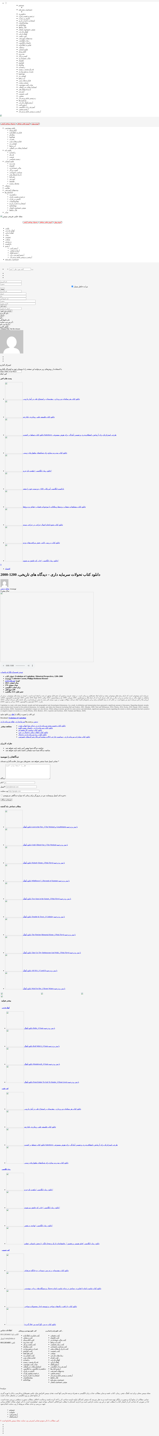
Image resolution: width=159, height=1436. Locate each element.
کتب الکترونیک (28, 1340)
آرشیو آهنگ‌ (13, 1417)
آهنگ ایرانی (54, 1362)
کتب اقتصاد (54, 1338)
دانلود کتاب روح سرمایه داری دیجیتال (32, 735)
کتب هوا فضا (28, 1353)
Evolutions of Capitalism (17, 718)
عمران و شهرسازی (30, 1349)
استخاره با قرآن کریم (31, 1375)
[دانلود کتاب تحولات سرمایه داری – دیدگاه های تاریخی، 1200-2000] (47, 661)
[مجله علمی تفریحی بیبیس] (1, 116)
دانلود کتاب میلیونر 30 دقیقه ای (30, 730)
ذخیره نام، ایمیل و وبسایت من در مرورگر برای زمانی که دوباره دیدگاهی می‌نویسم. (34, 796)
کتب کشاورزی (28, 1355)
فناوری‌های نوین (29, 1358)
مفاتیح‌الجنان (28, 1378)
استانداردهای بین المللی (32, 1367)
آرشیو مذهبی (55, 1373)
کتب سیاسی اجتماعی (58, 1347)
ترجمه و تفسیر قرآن (31, 1373)
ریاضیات (26, 1360)
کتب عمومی (6, 1250)
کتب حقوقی (55, 1335)
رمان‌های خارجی (56, 1355)
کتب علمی (5, 1088)
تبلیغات (12, 1412)
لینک (12, 714)
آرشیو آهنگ (54, 1364)
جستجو (12, 1410)
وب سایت (4, 791)
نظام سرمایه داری (7, 722)
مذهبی (52, 1353)
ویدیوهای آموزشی (57, 1371)
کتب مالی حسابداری (58, 1340)
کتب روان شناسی (57, 1344)
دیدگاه (2, 778)
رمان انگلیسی (6, 1169)
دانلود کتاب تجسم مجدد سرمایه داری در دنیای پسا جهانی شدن (42, 726)
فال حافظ (54, 1378)
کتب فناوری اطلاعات (31, 1335)
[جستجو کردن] (32, 269)
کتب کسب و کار (29, 1344)
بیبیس (35, 722)
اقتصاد (7, 569)
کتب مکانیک (27, 1347)
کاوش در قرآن (28, 1371)
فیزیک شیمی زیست (30, 1362)
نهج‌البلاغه (26, 1380)
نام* (2, 782)
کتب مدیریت (28, 1342)
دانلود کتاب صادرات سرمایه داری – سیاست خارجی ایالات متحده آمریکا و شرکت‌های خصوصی (54, 737)
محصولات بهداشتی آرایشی (8, 123)
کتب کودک (54, 1358)
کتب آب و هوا (55, 1342)
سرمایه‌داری (20, 722)
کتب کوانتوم (27, 1351)
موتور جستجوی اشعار (58, 1382)
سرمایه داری (10, 681)
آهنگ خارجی (6, 1008)
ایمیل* (2, 787)
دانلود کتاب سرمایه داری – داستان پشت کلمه (35, 728)
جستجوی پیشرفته (57, 1380)
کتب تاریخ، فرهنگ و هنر (59, 1349)
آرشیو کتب (13, 1414)
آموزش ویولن (35, 123)
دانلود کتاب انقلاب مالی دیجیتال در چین (33, 732)
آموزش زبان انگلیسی (58, 1367)
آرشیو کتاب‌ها (55, 1369)
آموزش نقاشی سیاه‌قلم (23, 123)
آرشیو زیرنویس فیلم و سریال (61, 1375)
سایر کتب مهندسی (30, 1364)
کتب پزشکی (28, 1338)
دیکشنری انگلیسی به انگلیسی (34, 1369)
